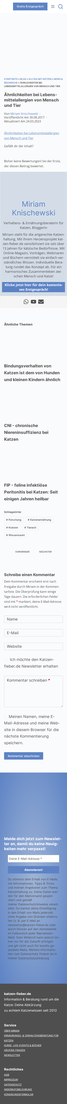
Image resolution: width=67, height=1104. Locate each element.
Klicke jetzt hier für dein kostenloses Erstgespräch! (34, 287)
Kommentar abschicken (23, 756)
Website (14, 646)
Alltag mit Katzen (40, 79)
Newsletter (12, 1055)
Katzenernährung (39, 519)
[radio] (7, 153)
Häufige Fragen (14, 1050)
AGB (6, 1074)
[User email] (41, 302)
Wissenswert (15, 535)
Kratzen (12, 527)
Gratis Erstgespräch (30, 6)
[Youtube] (33, 302)
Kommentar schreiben (28, 680)
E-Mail (13, 633)
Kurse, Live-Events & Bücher (22, 1045)
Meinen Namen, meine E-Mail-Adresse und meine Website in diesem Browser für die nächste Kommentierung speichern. (31, 729)
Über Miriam (11, 1030)
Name (12, 619)
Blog (23, 79)
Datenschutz (13, 1084)
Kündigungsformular (18, 1094)
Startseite (11, 79)
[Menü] (53, 6)
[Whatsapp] (26, 302)
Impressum (11, 1079)
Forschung (13, 519)
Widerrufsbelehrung (18, 1089)
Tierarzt (30, 527)
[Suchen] (60, 6)
